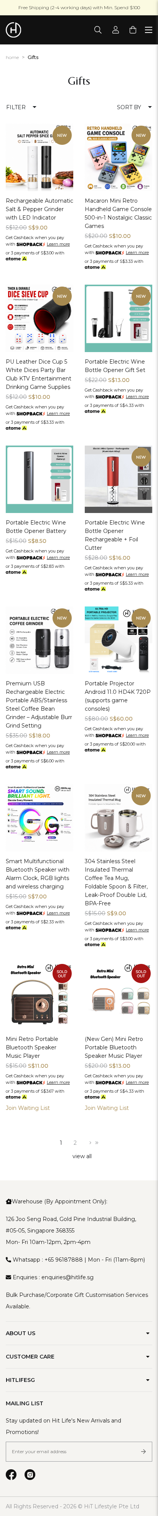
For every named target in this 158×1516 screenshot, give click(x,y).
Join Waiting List (28, 1108)
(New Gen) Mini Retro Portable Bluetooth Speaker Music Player (114, 1047)
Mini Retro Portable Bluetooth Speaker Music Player (32, 1047)
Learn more (58, 244)
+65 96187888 (63, 1259)
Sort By (129, 107)
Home (12, 57)
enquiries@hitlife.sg (67, 1277)
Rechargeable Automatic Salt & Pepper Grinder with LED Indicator (39, 209)
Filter (16, 107)
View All (82, 1156)
